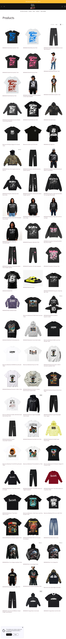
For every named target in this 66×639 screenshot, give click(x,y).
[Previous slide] (4, 36)
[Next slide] (20, 36)
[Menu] (1, 6)
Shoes (34, 11)
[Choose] (20, 45)
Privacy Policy (8, 631)
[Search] (4, 6)
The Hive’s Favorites (24, 11)
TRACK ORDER (43, 11)
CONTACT (38, 11)
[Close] (22, 627)
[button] (57, 24)
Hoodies (30, 11)
